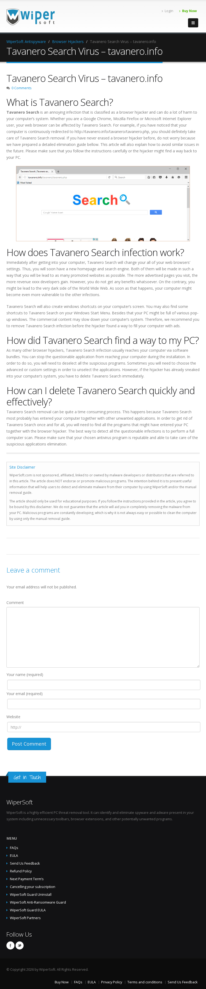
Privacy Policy (111, 982)
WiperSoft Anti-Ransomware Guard (38, 902)
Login (169, 11)
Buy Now (189, 11)
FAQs (14, 848)
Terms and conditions (144, 982)
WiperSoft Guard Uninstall (31, 894)
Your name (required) (24, 674)
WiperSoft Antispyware (26, 41)
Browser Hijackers (68, 41)
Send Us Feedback (25, 863)
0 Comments (22, 88)
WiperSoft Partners (25, 918)
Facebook (10, 945)
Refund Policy (21, 871)
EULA (14, 855)
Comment (15, 602)
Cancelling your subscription (32, 886)
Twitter (20, 945)
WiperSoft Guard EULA (28, 910)
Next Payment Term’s (27, 879)
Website (13, 716)
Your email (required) (24, 693)
